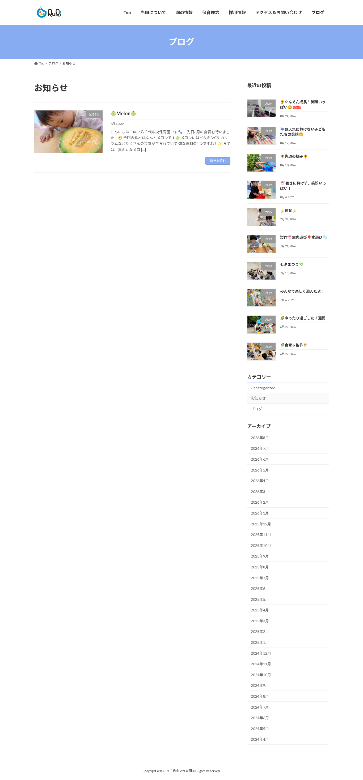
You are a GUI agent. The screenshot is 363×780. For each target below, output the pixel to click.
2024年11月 (261, 664)
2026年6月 (260, 459)
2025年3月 (260, 620)
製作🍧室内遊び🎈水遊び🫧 (303, 237)
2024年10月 (261, 674)
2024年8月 (260, 696)
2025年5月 (260, 599)
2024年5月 (260, 728)
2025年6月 (260, 588)
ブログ (256, 409)
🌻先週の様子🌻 (294, 156)
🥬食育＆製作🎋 (294, 344)
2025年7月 (260, 577)
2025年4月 (260, 610)
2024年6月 (260, 717)
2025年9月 (260, 556)
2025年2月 (260, 631)
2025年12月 (261, 523)
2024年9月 (260, 685)
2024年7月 (260, 707)
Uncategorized (263, 387)
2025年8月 (260, 567)
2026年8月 (260, 437)
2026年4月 (260, 480)
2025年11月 (261, 534)
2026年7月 (260, 448)
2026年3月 (260, 491)
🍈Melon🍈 (123, 113)
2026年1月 (260, 513)
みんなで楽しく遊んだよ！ (302, 291)
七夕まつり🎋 (291, 264)
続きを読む (218, 161)
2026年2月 (260, 502)
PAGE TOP (349, 752)
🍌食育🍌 (288, 210)
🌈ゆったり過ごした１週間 (303, 318)
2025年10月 (261, 545)
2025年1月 (260, 642)
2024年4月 (260, 739)
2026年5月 (260, 470)
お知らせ (258, 398)
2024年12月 (261, 653)
